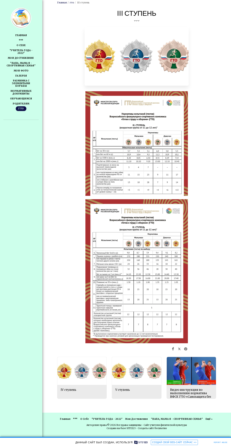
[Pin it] (185, 349)
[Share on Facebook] (173, 349)
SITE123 (131, 428)
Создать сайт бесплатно (152, 428)
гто (72, 2)
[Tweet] (179, 349)
